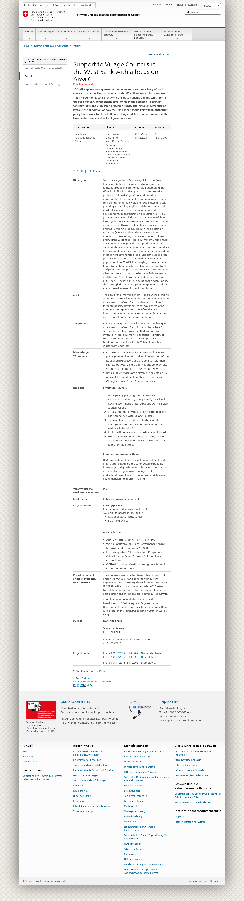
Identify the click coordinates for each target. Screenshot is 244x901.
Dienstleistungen (89, 31)
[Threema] (85, 685)
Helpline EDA (168, 702)
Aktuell (29, 31)
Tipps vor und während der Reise (90, 765)
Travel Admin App (83, 811)
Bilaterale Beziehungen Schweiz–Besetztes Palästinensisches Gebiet (198, 795)
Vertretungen (46, 31)
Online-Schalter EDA (75, 702)
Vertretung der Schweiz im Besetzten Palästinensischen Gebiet (43, 778)
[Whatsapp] (88, 685)
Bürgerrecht (130, 854)
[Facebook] (75, 685)
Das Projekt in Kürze (88, 171)
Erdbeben (78, 785)
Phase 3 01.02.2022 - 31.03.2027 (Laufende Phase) (132, 653)
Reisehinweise (66, 31)
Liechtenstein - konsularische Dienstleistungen (139, 828)
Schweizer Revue (133, 849)
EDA (55, 5)
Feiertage (28, 756)
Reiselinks (78, 801)
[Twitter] (78, 685)
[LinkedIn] (81, 685)
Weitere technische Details (91, 671)
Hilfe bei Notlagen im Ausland (140, 772)
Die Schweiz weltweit (79, 5)
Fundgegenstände (133, 801)
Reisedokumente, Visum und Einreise (93, 770)
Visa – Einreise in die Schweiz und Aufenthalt (193, 753)
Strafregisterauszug (134, 811)
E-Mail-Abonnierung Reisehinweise (92, 806)
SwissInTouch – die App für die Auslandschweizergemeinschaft (141, 871)
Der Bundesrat (35, 5)
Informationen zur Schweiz (189, 770)
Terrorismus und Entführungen (89, 780)
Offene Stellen (30, 761)
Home (26, 45)
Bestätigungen (132, 790)
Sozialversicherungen (135, 796)
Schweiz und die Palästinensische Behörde (143, 34)
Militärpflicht (131, 806)
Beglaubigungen (133, 785)
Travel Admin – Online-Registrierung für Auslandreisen (145, 837)
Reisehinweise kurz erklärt (87, 760)
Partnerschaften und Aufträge (191, 821)
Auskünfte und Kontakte (188, 760)
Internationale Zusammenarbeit (174, 33)
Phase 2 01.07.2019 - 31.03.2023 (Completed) (129, 657)
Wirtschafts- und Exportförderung (193, 802)
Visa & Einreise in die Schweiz (116, 33)
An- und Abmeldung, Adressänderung (144, 751)
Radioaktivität (80, 790)
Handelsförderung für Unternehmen (143, 864)
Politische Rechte (133, 761)
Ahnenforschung (133, 816)
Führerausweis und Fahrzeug (139, 767)
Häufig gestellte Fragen (85, 775)
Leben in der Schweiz (186, 765)
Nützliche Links (132, 843)
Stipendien (130, 821)
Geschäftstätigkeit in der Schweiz (192, 775)
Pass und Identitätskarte (137, 756)
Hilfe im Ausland (82, 796)
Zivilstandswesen (133, 859)
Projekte (179, 816)
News (25, 751)
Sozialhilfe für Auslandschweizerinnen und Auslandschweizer (147, 779)
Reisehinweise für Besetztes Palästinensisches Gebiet (88, 753)
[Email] (91, 685)
